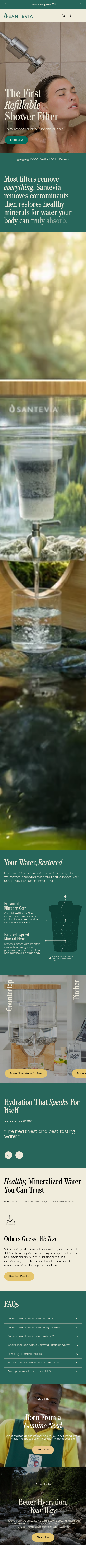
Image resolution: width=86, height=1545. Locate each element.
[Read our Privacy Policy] (77, 813)
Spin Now (42, 824)
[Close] (78, 700)
